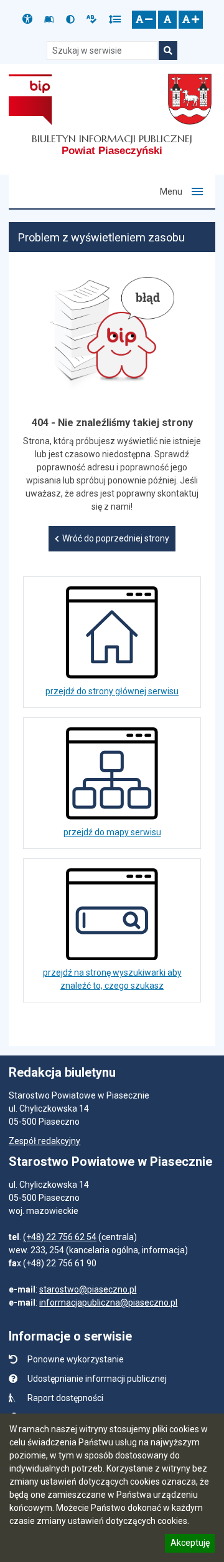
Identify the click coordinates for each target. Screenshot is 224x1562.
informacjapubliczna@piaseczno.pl (108, 1302)
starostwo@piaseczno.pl (87, 1289)
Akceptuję (190, 1544)
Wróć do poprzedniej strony (115, 538)
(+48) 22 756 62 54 (59, 1237)
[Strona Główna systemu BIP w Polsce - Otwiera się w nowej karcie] (30, 99)
